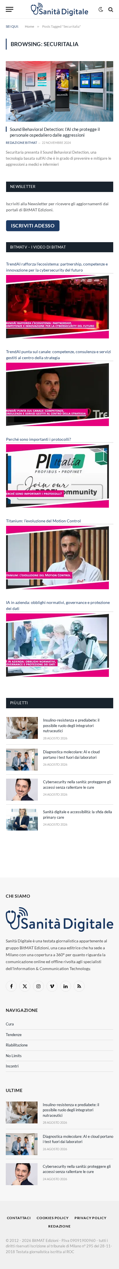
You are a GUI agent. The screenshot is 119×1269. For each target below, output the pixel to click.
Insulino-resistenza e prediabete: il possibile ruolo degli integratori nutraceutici (71, 725)
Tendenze (14, 1034)
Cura (10, 1024)
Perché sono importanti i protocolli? (38, 439)
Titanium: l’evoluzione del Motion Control (43, 520)
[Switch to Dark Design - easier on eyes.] (101, 9)
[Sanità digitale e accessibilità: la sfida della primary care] (22, 820)
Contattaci (19, 1218)
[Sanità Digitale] (59, 9)
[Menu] (9, 9)
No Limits (14, 1055)
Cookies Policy (53, 1218)
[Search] (110, 9)
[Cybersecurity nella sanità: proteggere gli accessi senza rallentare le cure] (22, 790)
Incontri (12, 1066)
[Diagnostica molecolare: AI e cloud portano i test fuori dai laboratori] (22, 760)
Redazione (59, 1226)
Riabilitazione (17, 1045)
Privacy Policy (91, 1218)
